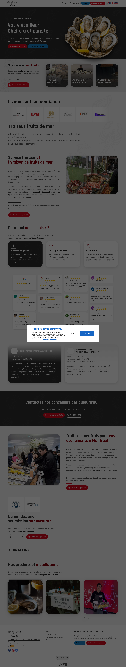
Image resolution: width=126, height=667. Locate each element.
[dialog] (63, 333)
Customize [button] (73, 333)
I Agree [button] (87, 333)
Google (45, 339)
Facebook (53, 339)
